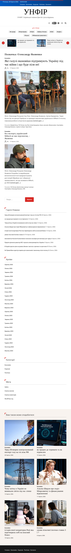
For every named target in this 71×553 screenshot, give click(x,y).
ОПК (24, 188)
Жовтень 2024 (9, 350)
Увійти (6, 387)
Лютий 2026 (8, 288)
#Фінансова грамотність (39, 35)
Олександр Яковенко (10, 127)
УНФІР (35, 12)
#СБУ (51, 31)
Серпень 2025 (9, 311)
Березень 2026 (9, 284)
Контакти (48, 4)
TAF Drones (21, 125)
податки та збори (20, 127)
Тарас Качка (28, 127)
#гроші (27, 35)
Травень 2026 (9, 276)
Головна (22, 4)
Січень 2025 (8, 339)
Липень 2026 (8, 268)
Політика (42, 4)
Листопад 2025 (9, 300)
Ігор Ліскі (27, 125)
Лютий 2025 (8, 335)
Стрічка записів (9, 391)
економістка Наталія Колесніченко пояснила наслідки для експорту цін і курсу (28, 238)
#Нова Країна (23, 31)
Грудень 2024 (9, 343)
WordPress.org (9, 398)
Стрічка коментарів (10, 395)
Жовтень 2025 (9, 303)
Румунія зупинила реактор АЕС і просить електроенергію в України (24, 242)
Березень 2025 (9, 331)
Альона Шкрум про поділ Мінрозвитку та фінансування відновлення (55, 43)
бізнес (41, 125)
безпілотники (20, 187)
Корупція (35, 4)
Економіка (29, 4)
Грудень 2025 (9, 296)
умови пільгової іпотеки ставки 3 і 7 (15, 234)
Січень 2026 (8, 292)
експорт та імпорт (28, 187)
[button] (3, 43)
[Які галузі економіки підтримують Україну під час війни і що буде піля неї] (35, 92)
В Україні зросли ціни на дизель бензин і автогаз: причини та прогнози (26, 246)
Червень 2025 (9, 319)
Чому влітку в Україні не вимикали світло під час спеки (25, 42)
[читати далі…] (38, 121)
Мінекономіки (52, 125)
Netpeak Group (14, 125)
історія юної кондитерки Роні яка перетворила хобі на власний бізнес (25, 230)
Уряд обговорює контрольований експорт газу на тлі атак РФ (23, 215)
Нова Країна (60, 125)
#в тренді (12, 31)
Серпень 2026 (9, 264)
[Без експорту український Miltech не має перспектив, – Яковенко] (19, 156)
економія (46, 125)
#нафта (59, 31)
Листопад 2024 (9, 347)
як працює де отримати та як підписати (16, 219)
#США (32, 31)
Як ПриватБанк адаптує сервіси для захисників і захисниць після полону (26, 250)
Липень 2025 (8, 315)
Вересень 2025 (9, 307)
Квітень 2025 (8, 327)
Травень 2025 (9, 323)
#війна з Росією (42, 31)
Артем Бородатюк (34, 125)
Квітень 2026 (8, 280)
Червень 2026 (9, 272)
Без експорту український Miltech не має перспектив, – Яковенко (17, 136)
